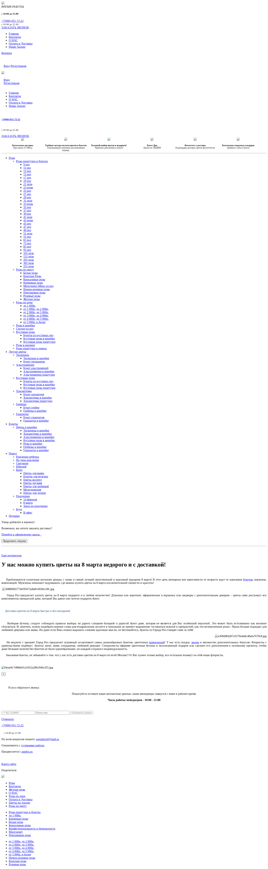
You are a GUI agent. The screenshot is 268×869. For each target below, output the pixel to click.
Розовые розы (17, 864)
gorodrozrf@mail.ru (47, 739)
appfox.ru (27, 751)
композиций (156, 642)
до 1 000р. (15, 815)
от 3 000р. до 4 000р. (21, 847)
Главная (14, 33)
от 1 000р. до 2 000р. (21, 841)
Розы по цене (17, 796)
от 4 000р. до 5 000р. (21, 851)
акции (195, 642)
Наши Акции (17, 46)
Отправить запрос (82, 712)
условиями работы (32, 745)
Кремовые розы (18, 818)
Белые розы (16, 822)
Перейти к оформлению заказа (21, 534)
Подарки (14, 515)
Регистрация (18, 66)
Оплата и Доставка (20, 43)
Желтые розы (17, 789)
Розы (12, 783)
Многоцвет (16, 831)
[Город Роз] (2, 3)
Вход (7, 66)
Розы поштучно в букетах (25, 812)
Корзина (6, 53)
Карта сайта (8, 764)
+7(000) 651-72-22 (12, 20)
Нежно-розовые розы (22, 857)
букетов (248, 579)
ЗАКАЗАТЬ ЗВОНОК (15, 27)
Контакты (15, 36)
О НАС (13, 40)
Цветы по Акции (19, 802)
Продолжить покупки (14, 541)
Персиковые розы (20, 835)
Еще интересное (11, 555)
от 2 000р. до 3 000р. (21, 844)
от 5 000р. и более (20, 854)
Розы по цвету (18, 806)
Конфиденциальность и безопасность (32, 828)
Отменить (7, 719)
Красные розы (17, 861)
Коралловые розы (20, 825)
